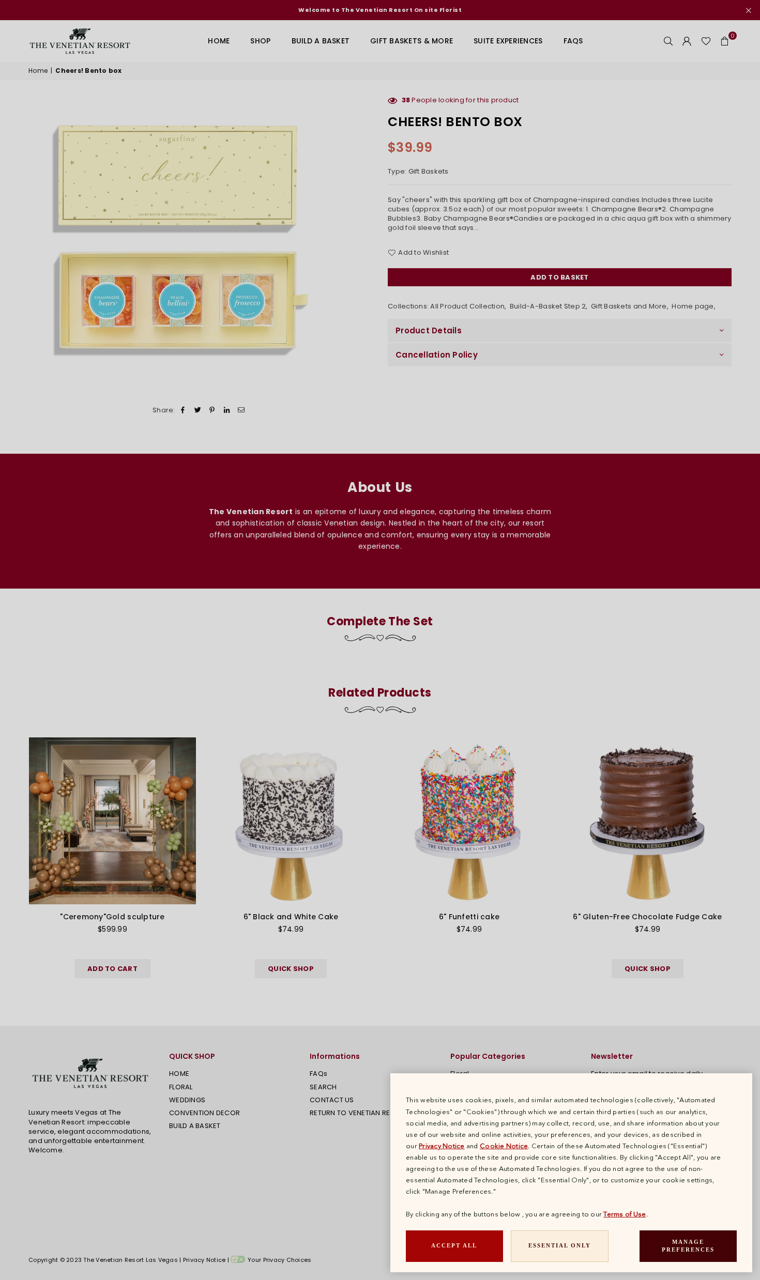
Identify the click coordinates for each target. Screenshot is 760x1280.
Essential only (559, 1245)
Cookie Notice (504, 1146)
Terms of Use (624, 1214)
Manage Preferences (688, 1246)
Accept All (454, 1245)
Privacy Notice (442, 1146)
